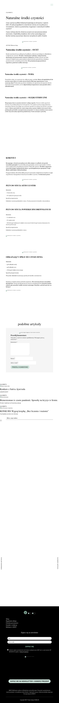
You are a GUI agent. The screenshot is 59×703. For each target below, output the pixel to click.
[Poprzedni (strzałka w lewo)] (2, 351)
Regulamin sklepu (11, 621)
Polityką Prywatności (30, 144)
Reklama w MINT (11, 627)
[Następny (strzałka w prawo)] (56, 351)
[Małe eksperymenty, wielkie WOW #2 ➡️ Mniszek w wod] (5, 470)
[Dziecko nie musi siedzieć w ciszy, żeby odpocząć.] (53, 479)
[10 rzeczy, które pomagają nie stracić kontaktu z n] (41, 511)
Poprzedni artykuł (1, 563)
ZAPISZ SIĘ (44, 139)
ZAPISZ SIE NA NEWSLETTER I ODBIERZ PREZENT (29, 681)
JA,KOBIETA (9, 12)
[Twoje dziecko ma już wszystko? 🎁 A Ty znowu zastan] (17, 501)
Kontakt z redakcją (11, 625)
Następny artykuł (57, 563)
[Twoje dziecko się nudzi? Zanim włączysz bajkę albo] (29, 493)
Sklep (7, 619)
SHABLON (36, 699)
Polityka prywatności (12, 623)
